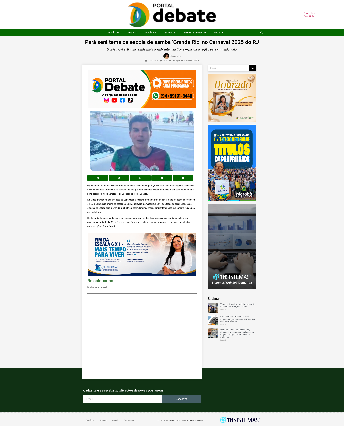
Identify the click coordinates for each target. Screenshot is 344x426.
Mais (217, 32)
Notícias (114, 32)
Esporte (170, 32)
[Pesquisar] (252, 68)
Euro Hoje (309, 16)
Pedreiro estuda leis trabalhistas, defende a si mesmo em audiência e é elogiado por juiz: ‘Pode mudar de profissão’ (237, 333)
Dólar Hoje (309, 13)
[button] (261, 32)
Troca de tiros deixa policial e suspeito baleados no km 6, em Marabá (237, 305)
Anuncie (115, 420)
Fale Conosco (129, 420)
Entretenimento (195, 32)
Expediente (90, 420)
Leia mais (223, 310)
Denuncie (103, 420)
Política (151, 32)
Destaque (176, 60)
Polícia (132, 32)
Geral (183, 60)
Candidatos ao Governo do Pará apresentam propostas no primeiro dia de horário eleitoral (237, 319)
